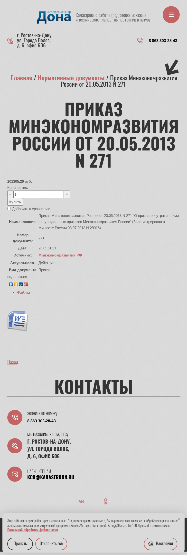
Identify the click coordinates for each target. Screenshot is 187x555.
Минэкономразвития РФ (60, 255)
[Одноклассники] (16, 283)
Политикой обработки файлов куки (32, 530)
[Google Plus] (26, 283)
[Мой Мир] (21, 283)
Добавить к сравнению (30, 209)
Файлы (23, 292)
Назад (13, 363)
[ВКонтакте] (10, 283)
